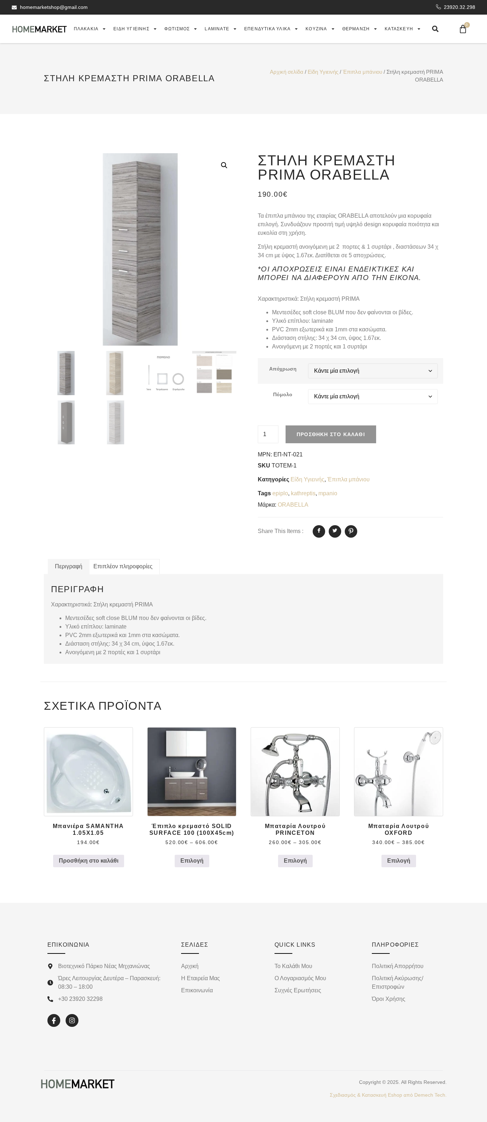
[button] (224, 165)
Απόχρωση (283, 369)
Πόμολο (282, 394)
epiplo (280, 493)
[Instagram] (72, 1020)
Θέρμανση (356, 28)
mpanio (327, 493)
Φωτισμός (177, 28)
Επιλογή (192, 861)
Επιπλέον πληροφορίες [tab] (123, 566)
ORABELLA (293, 505)
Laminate (217, 28)
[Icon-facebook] (53, 1020)
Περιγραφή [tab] (68, 566)
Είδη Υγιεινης (131, 28)
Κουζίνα (316, 28)
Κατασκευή (399, 28)
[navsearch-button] (435, 29)
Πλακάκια (86, 28)
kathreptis (303, 493)
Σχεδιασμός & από (388, 1095)
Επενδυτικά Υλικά (267, 28)
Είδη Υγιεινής (323, 72)
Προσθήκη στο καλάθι (331, 434)
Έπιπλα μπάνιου (362, 72)
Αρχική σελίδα (286, 72)
